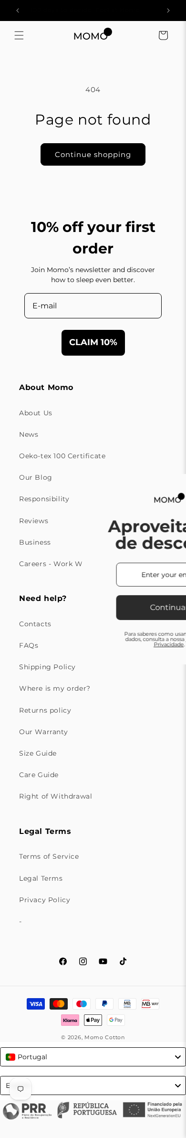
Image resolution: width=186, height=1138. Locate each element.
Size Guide (38, 753)
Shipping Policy (47, 667)
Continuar (114, 607)
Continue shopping (93, 154)
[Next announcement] (168, 10)
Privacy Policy (44, 900)
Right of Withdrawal (55, 796)
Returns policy (45, 710)
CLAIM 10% (93, 342)
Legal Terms (41, 878)
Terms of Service (49, 856)
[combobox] (93, 1056)
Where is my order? (55, 688)
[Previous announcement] (17, 10)
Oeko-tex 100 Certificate (62, 456)
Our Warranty (43, 731)
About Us (35, 413)
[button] (19, 35)
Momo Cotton (104, 1037)
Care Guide (39, 774)
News (28, 434)
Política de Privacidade (128, 641)
